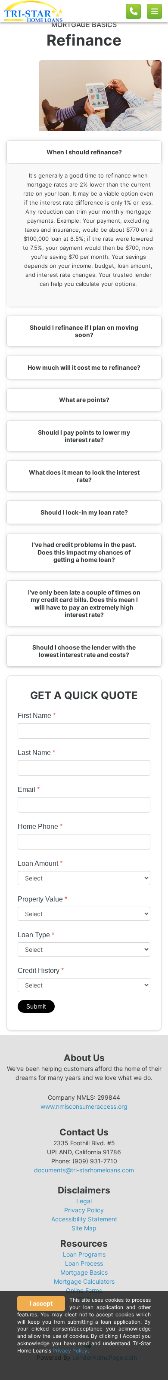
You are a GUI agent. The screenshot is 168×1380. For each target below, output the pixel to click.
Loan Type (36, 934)
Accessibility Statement (84, 1219)
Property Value (42, 899)
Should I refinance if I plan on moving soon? (84, 331)
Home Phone (40, 826)
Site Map (84, 1228)
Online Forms (84, 1290)
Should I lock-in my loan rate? (84, 512)
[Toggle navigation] (154, 11)
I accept (41, 1303)
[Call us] (133, 11)
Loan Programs (84, 1254)
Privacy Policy (84, 1210)
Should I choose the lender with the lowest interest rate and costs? (84, 651)
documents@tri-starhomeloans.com (84, 1170)
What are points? (84, 399)
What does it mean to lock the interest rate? (84, 476)
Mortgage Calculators (84, 1281)
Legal (84, 1201)
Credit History (41, 970)
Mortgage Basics (84, 1272)
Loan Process (84, 1263)
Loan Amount (40, 863)
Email (29, 789)
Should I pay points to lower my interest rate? (84, 436)
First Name (37, 715)
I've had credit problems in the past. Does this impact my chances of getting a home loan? (84, 552)
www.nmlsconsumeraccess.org (84, 1106)
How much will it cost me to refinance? (84, 367)
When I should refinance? (84, 152)
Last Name (36, 752)
